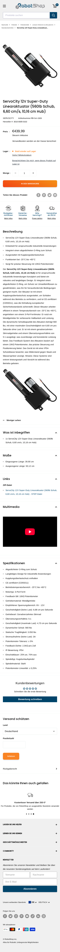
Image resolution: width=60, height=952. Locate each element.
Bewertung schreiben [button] (30, 699)
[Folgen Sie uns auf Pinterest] (22, 916)
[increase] (33, 173)
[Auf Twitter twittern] (49, 195)
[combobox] (26, 15)
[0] (55, 6)
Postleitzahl (8, 738)
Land (5, 725)
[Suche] (53, 15)
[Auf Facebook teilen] (38, 195)
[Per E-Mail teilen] (55, 195)
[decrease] (15, 173)
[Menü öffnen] (4, 6)
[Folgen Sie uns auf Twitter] (10, 916)
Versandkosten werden (22, 141)
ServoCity (8, 118)
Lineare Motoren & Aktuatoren (42, 25)
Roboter (14, 25)
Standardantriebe (7, 28)
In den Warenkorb (30, 184)
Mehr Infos (8, 218)
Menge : (6, 173)
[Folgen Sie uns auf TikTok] (33, 916)
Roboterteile (25, 25)
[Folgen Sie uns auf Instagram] (16, 916)
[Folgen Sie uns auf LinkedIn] (38, 916)
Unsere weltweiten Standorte (14, 902)
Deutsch (43, 902)
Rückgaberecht (10, 769)
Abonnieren (30, 889)
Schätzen (11, 756)
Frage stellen (37, 218)
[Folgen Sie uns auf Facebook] (5, 916)
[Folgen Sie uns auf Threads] (44, 916)
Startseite (4, 25)
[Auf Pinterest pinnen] (44, 195)
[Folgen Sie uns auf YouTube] (27, 916)
